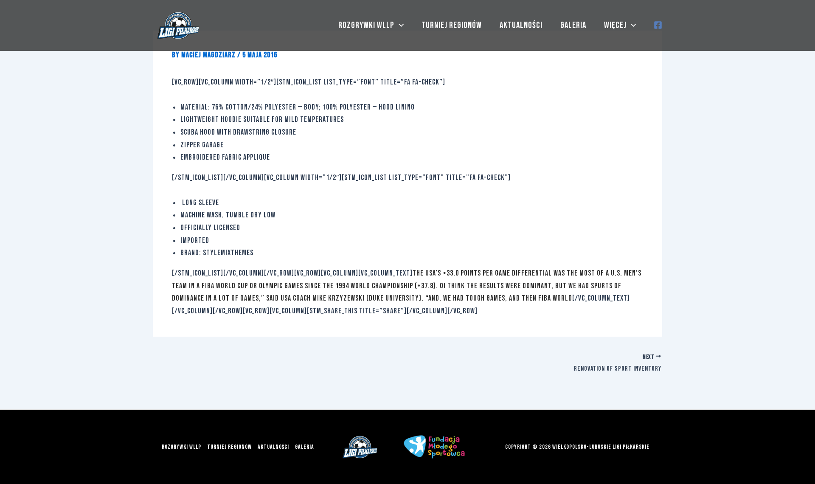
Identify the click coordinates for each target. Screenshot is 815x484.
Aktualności (521, 25)
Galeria (573, 25)
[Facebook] (658, 25)
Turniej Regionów (452, 25)
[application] (399, 25)
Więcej (615, 25)
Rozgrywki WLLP (366, 25)
